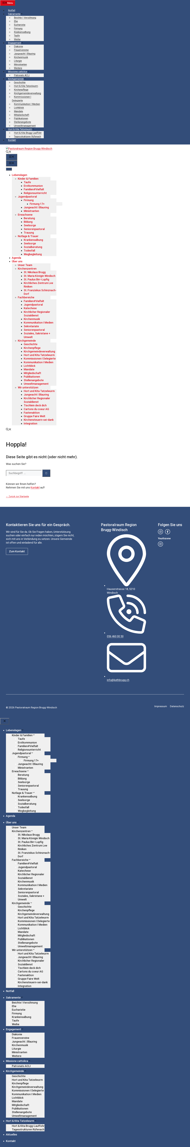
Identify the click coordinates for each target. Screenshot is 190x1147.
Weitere (18, 68)
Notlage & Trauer (28, 236)
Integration (30, 423)
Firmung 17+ (37, 203)
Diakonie (18, 46)
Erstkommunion (33, 185)
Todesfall (29, 250)
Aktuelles (11, 1134)
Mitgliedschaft (21, 115)
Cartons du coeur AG (36, 409)
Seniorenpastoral (34, 229)
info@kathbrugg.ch (118, 680)
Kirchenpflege (21, 89)
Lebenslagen (19, 174)
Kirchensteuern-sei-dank (39, 419)
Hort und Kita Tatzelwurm (39, 355)
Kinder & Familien (28, 178)
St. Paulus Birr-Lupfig (36, 279)
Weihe (17, 39)
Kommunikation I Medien (27, 104)
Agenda (16, 257)
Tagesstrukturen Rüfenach (27, 136)
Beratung (29, 218)
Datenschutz (177, 706)
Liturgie (18, 60)
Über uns (17, 261)
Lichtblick (19, 107)
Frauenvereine (21, 50)
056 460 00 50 (115, 636)
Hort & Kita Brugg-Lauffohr (28, 132)
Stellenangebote (22, 122)
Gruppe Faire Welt (34, 416)
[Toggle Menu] (9, 169)
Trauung (29, 232)
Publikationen (21, 118)
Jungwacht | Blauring (24, 1041)
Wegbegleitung (33, 254)
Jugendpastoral (27, 196)
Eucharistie (19, 24)
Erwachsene (25, 214)
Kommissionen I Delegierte (40, 358)
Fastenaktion (32, 412)
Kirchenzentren (27, 268)
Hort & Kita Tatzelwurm (26, 86)
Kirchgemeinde (16, 79)
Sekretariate (31, 326)
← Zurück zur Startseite (17, 496)
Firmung (18, 28)
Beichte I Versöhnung (25, 17)
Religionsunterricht (35, 193)
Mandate (18, 111)
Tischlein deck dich (35, 405)
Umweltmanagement (25, 125)
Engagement (14, 42)
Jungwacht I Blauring (24, 53)
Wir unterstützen (28, 387)
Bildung (28, 221)
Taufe (17, 35)
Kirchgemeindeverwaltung (27, 93)
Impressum (160, 706)
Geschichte (20, 82)
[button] (8, 152)
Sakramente (14, 14)
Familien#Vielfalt (34, 189)
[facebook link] (167, 531)
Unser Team (25, 265)
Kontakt (12, 140)
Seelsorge (30, 225)
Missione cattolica (17, 71)
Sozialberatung (33, 247)
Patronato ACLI (22, 75)
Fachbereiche (26, 297)
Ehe (16, 21)
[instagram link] (160, 531)
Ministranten (20, 64)
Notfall (11, 10)
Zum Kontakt (17, 551)
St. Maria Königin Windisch (39, 275)
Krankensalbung (22, 32)
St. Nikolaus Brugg (35, 272)
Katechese (30, 308)
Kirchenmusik (21, 57)
